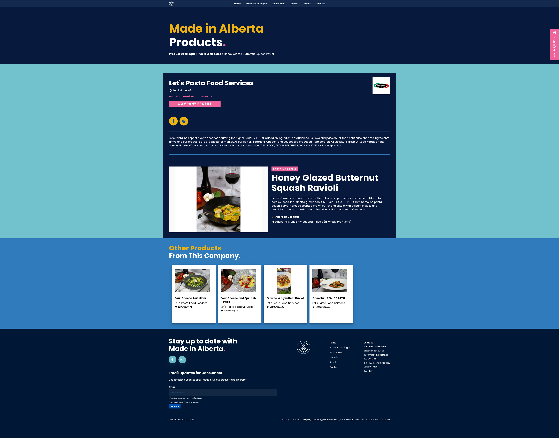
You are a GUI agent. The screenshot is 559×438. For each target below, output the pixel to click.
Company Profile (195, 104)
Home (333, 342)
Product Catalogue (182, 54)
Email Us (188, 96)
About (333, 362)
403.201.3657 (371, 358)
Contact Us (204, 96)
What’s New (336, 352)
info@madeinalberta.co (376, 354)
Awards (334, 357)
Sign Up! (174, 406)
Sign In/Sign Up (554, 47)
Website (175, 96)
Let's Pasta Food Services (211, 83)
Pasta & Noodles (209, 54)
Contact (334, 367)
